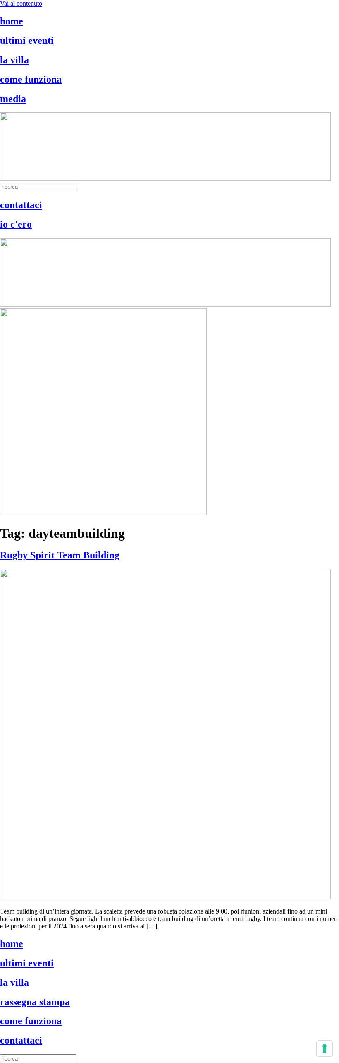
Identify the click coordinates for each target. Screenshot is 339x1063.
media (13, 98)
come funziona (31, 79)
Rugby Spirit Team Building (59, 555)
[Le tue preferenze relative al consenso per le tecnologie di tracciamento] (324, 1048)
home (11, 21)
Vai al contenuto (21, 3)
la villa (14, 60)
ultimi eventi (27, 40)
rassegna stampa (35, 1002)
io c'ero (16, 224)
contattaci (21, 204)
